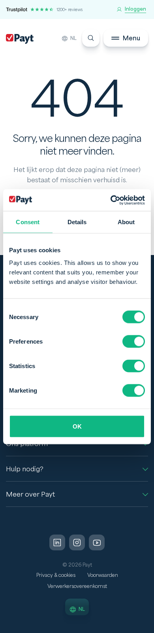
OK (77, 426)
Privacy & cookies (55, 575)
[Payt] (20, 39)
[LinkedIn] (57, 542)
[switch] (133, 341)
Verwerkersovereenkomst (77, 586)
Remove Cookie (149, 628)
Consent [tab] (27, 222)
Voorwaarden (102, 575)
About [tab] (126, 222)
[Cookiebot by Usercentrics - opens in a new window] (111, 200)
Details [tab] (77, 222)
